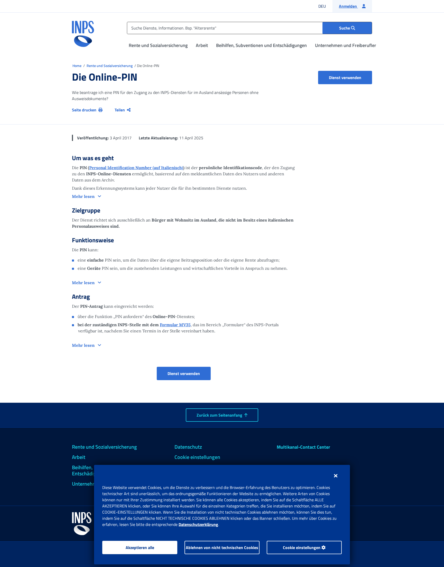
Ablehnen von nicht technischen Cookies (222, 547)
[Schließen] (336, 475)
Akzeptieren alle (140, 547)
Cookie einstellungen (302, 547)
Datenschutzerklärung (198, 524)
